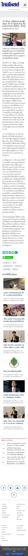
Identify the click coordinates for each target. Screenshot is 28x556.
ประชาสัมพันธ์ (20, 515)
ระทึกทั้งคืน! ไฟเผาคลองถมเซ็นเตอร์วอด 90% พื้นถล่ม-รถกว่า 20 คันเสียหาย (16, 449)
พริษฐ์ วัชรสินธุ (6, 269)
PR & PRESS (20, 526)
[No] (26, 551)
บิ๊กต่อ (14, 262)
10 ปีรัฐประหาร (6, 262)
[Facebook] (3, 487)
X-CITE (3, 530)
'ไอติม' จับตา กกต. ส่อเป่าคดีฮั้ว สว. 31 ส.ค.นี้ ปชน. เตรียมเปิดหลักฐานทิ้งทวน (13, 423)
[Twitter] (10, 487)
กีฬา (18, 508)
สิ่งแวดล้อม (19, 519)
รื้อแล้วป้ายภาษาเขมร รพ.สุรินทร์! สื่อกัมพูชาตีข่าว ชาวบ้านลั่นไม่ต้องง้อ (16, 463)
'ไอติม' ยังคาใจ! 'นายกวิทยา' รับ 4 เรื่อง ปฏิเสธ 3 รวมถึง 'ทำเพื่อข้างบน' (14, 347)
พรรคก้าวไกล (18, 266)
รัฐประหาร (15, 269)
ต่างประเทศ (4, 525)
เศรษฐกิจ (4, 513)
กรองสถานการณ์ (21, 504)
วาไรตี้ (18, 506)
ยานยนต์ (4, 532)
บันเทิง (3, 538)
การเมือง (4, 504)
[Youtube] (17, 487)
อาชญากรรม (5, 527)
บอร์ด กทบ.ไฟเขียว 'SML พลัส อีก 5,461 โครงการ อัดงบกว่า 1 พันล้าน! (16, 458)
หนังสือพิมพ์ (5, 517)
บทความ (4, 511)
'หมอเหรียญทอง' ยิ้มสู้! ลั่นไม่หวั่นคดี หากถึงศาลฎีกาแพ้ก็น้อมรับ (16, 453)
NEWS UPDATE (7, 440)
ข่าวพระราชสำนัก (6, 515)
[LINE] (14, 494)
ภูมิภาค (18, 517)
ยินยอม (7, 553)
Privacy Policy (20, 534)
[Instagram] (24, 487)
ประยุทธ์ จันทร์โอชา (7, 266)
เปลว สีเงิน (4, 506)
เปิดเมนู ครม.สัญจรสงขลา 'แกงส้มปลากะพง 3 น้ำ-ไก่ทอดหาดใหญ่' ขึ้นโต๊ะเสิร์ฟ (16, 444)
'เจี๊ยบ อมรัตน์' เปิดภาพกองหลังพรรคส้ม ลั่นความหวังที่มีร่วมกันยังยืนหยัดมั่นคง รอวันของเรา (14, 321)
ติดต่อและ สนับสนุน (21, 530)
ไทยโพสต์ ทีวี (5, 540)
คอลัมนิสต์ (4, 508)
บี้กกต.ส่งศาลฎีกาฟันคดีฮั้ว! (12, 371)
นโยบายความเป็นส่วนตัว (17, 553)
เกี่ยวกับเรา (19, 528)
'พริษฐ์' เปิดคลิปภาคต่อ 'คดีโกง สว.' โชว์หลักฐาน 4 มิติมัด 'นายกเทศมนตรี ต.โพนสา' (13, 397)
